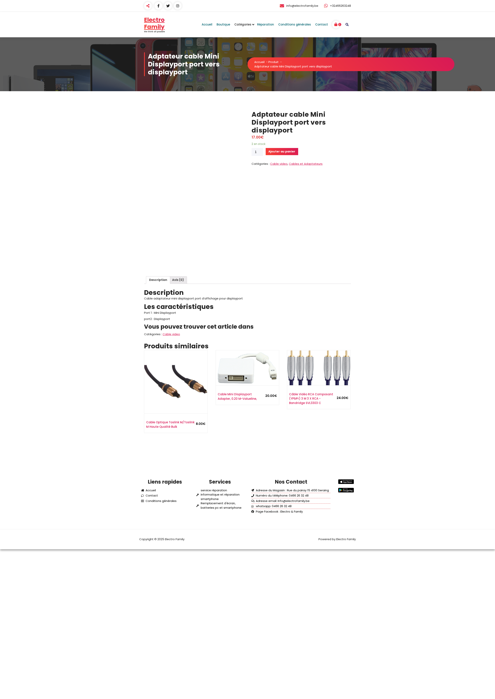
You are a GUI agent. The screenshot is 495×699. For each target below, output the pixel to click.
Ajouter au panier (281, 151)
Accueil (259, 62)
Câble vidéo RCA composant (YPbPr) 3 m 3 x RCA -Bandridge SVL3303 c (311, 398)
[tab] (158, 280)
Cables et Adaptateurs (306, 164)
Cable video (279, 164)
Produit (273, 62)
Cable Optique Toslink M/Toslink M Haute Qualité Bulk (170, 424)
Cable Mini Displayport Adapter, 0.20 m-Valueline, (237, 396)
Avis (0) (178, 280)
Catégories (242, 24)
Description (158, 280)
